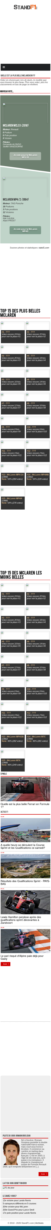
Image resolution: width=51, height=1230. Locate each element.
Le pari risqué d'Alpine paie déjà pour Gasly (22, 957)
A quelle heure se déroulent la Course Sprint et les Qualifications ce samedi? (23, 846)
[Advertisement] (25, 36)
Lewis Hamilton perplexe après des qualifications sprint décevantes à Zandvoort (21, 920)
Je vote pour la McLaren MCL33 (25, 156)
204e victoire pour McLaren (15, 1207)
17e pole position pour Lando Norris (19, 1213)
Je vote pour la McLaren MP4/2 (25, 230)
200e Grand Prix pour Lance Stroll (18, 1210)
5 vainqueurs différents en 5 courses (19, 1203)
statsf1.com (44, 248)
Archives (39, 1223)
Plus (5, 964)
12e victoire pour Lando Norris (17, 1200)
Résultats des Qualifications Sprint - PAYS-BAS (25, 882)
